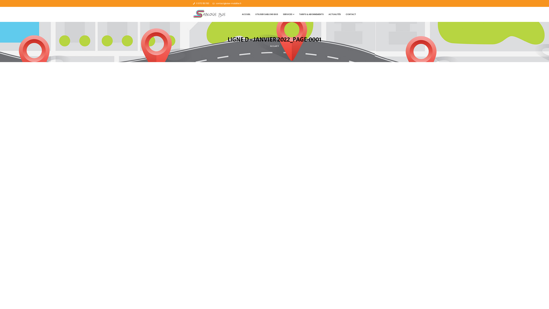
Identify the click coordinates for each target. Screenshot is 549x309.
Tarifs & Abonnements (311, 14)
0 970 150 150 (202, 3)
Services (287, 14)
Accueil (246, 14)
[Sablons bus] (212, 14)
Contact (351, 14)
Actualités (335, 14)
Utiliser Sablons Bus (266, 14)
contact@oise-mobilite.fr (228, 3)
